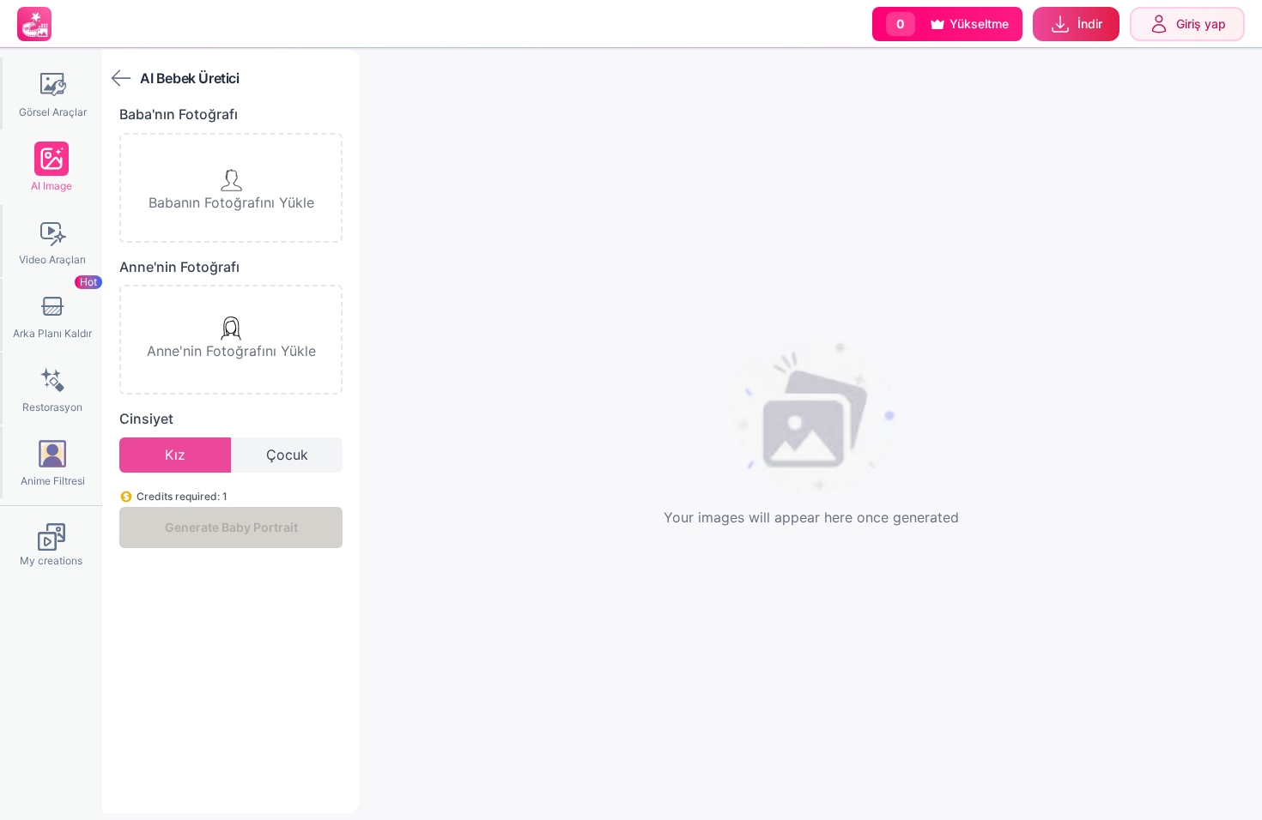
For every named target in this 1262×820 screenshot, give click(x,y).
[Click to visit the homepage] (34, 24)
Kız (175, 454)
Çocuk (287, 454)
